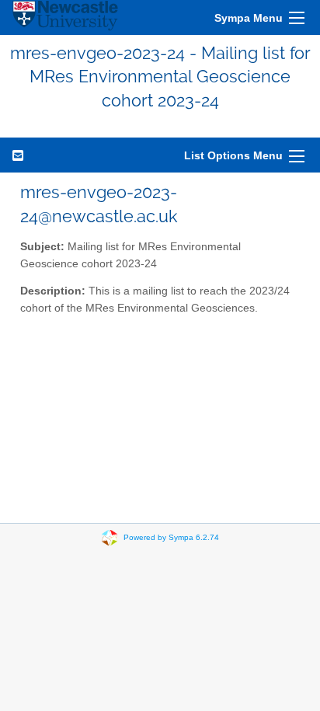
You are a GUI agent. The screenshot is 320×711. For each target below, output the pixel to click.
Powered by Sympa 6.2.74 (171, 537)
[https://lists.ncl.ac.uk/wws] (65, 17)
